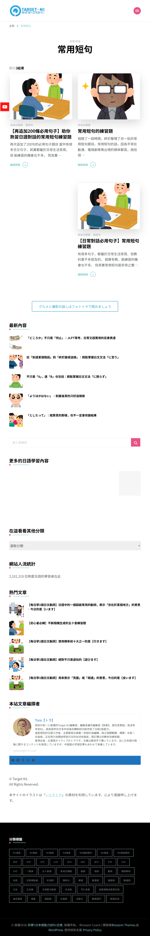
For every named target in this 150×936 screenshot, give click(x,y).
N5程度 (104, 852)
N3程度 (50, 852)
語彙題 (48, 898)
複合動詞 (17, 898)
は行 (83, 861)
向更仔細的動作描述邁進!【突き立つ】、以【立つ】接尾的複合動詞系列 (49, 504)
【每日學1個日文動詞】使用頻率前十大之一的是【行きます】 (67, 641)
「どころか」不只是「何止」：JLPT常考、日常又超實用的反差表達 (71, 338)
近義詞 (63, 898)
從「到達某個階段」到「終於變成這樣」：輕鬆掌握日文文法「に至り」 (73, 357)
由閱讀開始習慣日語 (109, 889)
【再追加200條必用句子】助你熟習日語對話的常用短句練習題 (41, 133)
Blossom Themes (123, 925)
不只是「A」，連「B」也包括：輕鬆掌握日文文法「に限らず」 (67, 376)
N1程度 (17, 852)
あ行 (15, 861)
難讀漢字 (96, 898)
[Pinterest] (18, 760)
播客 (80, 880)
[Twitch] (28, 760)
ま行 (96, 861)
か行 (29, 861)
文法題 (30, 889)
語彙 (33, 898)
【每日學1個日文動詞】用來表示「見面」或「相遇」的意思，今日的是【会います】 (82, 677)
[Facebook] (23, 760)
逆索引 (79, 898)
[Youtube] (12, 760)
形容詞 (50, 880)
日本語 (68, 889)
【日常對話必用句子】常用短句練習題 (108, 243)
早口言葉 (85, 889)
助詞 (96, 871)
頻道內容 (114, 898)
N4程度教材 (86, 852)
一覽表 (30, 871)
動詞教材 (126, 871)
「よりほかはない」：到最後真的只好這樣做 (56, 396)
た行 (56, 861)
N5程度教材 (123, 852)
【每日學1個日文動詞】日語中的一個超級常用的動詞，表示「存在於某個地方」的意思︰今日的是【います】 (83, 606)
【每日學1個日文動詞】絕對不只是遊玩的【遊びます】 (63, 659)
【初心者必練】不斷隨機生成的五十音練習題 (56, 623)
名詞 (15, 880)
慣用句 (29, 125)
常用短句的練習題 (95, 131)
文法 (15, 889)
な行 (69, 861)
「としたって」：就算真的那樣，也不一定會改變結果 (62, 415)
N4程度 (67, 852)
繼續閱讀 (15, 164)
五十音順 (46, 871)
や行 (110, 861)
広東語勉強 (32, 880)
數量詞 (127, 880)
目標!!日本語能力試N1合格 (45, 925)
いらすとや (53, 794)
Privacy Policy (92, 930)
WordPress (55, 930)
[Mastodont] (33, 760)
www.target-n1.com (24, 750)
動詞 (110, 871)
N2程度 (33, 852)
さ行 (42, 861)
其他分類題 (16, 125)
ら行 (123, 861)
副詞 (83, 871)
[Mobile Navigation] (137, 10)
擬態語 (95, 880)
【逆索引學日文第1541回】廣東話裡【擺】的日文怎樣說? (21, 504)
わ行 (15, 871)
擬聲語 (111, 880)
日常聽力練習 (49, 889)
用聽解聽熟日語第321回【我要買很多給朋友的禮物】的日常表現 (76, 504)
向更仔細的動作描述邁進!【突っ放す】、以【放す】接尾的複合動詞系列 (103, 504)
